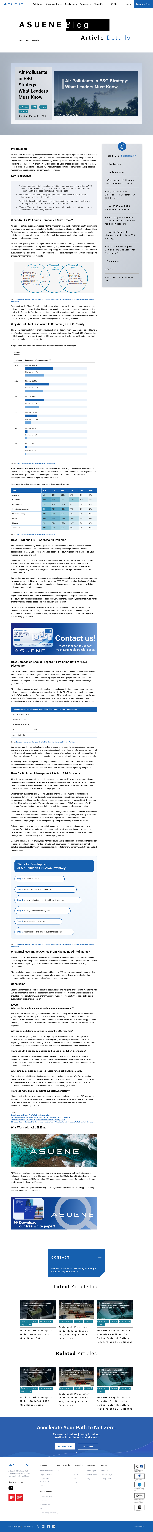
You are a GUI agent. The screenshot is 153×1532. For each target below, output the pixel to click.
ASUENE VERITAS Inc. (47, 1497)
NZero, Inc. (43, 1509)
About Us (104, 1471)
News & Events (92, 1475)
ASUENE (14, 1173)
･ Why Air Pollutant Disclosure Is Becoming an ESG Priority (120, 194)
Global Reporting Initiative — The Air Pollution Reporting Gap (35, 464)
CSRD (76, 1483)
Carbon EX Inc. (45, 1505)
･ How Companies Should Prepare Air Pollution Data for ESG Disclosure (120, 220)
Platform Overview (46, 1471)
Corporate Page (106, 1475)
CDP (75, 1471)
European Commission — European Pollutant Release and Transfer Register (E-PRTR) (38, 1120)
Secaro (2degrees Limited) (49, 1513)
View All (59, 1471)
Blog (88, 1478)
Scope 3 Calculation (46, 1475)
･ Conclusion (112, 261)
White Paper (91, 1471)
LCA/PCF (43, 1485)
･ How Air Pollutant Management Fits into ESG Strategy (120, 235)
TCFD (76, 1475)
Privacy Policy (106, 1478)
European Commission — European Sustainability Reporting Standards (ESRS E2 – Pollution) (45, 742)
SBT (75, 1478)
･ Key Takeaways (114, 172)
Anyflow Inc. (44, 1501)
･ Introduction (113, 164)
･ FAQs (109, 269)
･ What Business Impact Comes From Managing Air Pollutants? (120, 249)
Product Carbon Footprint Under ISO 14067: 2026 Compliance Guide (36, 1334)
